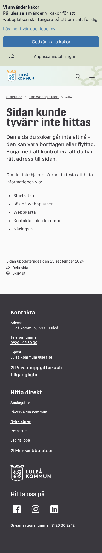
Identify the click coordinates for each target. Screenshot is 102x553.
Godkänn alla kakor (51, 41)
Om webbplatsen (44, 97)
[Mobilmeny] (92, 76)
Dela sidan (21, 267)
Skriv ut (18, 273)
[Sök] (78, 76)
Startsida (14, 97)
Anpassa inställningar (55, 56)
